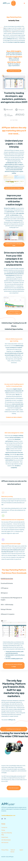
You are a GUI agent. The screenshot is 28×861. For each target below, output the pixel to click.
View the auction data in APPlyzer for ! (13, 665)
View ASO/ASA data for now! (14, 188)
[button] (25, 3)
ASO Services (4, 842)
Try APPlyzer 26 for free (14, 70)
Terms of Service (12, 850)
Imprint (21, 850)
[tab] (14, 578)
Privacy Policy (4, 850)
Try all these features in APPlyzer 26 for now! (14, 312)
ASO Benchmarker (6, 840)
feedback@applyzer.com (8, 815)
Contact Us (4, 827)
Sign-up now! (13, 3)
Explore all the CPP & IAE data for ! (14, 244)
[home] (5, 3)
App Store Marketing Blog (6, 833)
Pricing (3, 830)
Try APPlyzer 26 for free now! (13, 729)
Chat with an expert (14, 788)
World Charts (4, 837)
